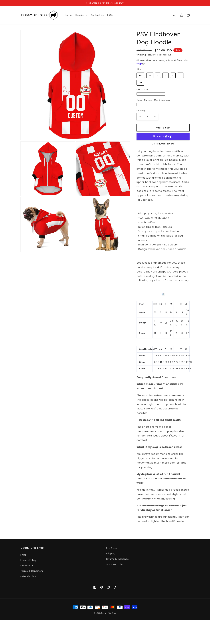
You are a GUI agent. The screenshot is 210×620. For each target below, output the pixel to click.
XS (150, 75)
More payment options (163, 143)
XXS (141, 75)
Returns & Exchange (117, 559)
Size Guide (112, 548)
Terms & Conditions (32, 571)
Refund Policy (28, 576)
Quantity (141, 110)
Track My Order (114, 564)
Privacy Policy (28, 560)
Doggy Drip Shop (108, 613)
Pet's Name (143, 89)
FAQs (23, 554)
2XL (140, 82)
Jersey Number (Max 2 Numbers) (154, 100)
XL (180, 75)
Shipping (141, 54)
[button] (81, 15)
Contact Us (27, 565)
